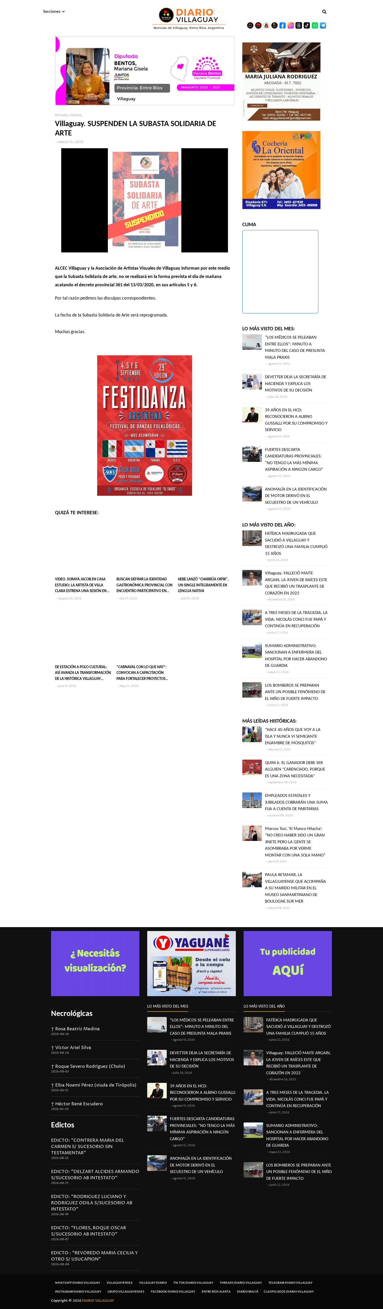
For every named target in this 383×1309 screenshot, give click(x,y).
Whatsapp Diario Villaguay (77, 1283)
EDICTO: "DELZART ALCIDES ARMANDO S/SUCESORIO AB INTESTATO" (95, 1175)
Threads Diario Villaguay (241, 1283)
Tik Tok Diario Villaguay (193, 1283)
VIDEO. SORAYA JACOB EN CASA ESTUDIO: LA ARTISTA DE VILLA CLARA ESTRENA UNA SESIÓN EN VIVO (81, 586)
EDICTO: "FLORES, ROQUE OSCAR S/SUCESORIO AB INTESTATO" (88, 1231)
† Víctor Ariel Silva (71, 1048)
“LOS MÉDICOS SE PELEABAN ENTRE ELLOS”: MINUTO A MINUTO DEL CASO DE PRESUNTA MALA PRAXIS (295, 347)
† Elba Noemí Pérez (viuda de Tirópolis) (94, 1085)
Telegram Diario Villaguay (290, 1283)
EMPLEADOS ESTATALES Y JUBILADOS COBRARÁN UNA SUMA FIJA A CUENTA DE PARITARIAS (296, 802)
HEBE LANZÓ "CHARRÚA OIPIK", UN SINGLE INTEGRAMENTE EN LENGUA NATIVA (203, 585)
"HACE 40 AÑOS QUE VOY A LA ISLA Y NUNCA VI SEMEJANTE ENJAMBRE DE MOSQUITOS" (292, 736)
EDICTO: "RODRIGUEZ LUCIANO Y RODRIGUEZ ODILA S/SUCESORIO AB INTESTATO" (91, 1203)
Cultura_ (76, 115)
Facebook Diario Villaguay (173, 1292)
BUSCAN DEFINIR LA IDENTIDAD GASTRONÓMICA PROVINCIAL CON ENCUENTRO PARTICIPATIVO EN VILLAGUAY (144, 586)
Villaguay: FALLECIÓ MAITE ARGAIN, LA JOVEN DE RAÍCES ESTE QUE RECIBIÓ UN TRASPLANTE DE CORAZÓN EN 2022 (296, 583)
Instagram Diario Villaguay (78, 1292)
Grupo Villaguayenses (126, 1292)
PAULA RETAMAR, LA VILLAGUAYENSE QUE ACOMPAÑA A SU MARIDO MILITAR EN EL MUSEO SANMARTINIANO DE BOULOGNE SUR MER (295, 888)
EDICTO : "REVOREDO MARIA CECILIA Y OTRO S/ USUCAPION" (94, 1256)
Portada (61, 115)
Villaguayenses (120, 1283)
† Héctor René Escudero (77, 1104)
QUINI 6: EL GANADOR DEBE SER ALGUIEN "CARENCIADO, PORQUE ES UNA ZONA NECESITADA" (295, 769)
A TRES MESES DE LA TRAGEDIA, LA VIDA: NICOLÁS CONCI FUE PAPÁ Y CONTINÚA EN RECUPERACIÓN (296, 619)
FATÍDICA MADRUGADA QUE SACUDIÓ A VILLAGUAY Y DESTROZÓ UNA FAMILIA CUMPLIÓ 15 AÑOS (296, 543)
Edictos (62, 1125)
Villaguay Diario (153, 1283)
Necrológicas (71, 1014)
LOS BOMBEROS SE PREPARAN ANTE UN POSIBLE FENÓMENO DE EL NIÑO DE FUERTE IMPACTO (295, 692)
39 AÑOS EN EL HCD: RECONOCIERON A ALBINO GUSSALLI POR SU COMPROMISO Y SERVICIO (296, 420)
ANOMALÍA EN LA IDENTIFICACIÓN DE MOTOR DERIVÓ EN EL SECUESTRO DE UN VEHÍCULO (296, 496)
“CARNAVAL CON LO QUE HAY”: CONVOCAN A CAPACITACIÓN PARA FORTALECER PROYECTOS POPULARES (141, 673)
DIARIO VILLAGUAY (98, 1300)
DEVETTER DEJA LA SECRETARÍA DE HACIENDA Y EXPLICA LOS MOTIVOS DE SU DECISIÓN (295, 384)
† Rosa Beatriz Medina (75, 1029)
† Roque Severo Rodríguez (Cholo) (88, 1066)
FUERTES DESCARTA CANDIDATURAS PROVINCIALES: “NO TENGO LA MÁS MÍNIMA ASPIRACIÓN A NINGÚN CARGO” (294, 460)
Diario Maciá (247, 1292)
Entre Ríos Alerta (216, 1292)
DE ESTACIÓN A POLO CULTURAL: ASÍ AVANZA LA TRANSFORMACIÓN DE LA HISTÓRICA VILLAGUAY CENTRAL (83, 673)
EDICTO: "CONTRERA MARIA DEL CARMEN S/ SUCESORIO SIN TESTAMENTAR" (87, 1146)
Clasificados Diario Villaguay (289, 1292)
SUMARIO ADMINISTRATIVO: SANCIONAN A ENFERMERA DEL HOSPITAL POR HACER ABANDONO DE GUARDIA (296, 656)
